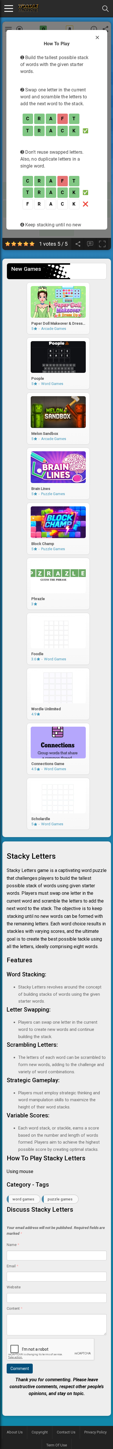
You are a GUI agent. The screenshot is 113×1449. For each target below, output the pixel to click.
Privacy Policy (95, 1432)
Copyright (40, 1432)
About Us (15, 1432)
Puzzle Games (60, 1199)
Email (12, 1266)
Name (13, 1245)
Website (14, 1287)
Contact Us (66, 1432)
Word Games (23, 1199)
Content (14, 1308)
